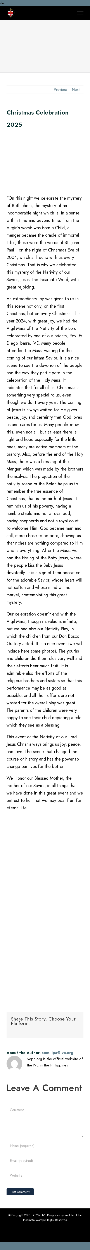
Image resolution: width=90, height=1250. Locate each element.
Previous (61, 89)
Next (76, 89)
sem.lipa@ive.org (57, 1053)
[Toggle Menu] (80, 13)
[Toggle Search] (68, 13)
